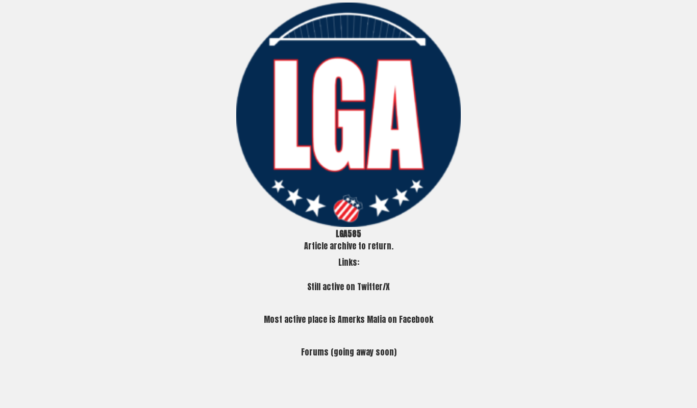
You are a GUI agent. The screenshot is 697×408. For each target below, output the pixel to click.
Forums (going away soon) (348, 352)
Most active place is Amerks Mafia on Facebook (348, 319)
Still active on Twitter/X (348, 286)
